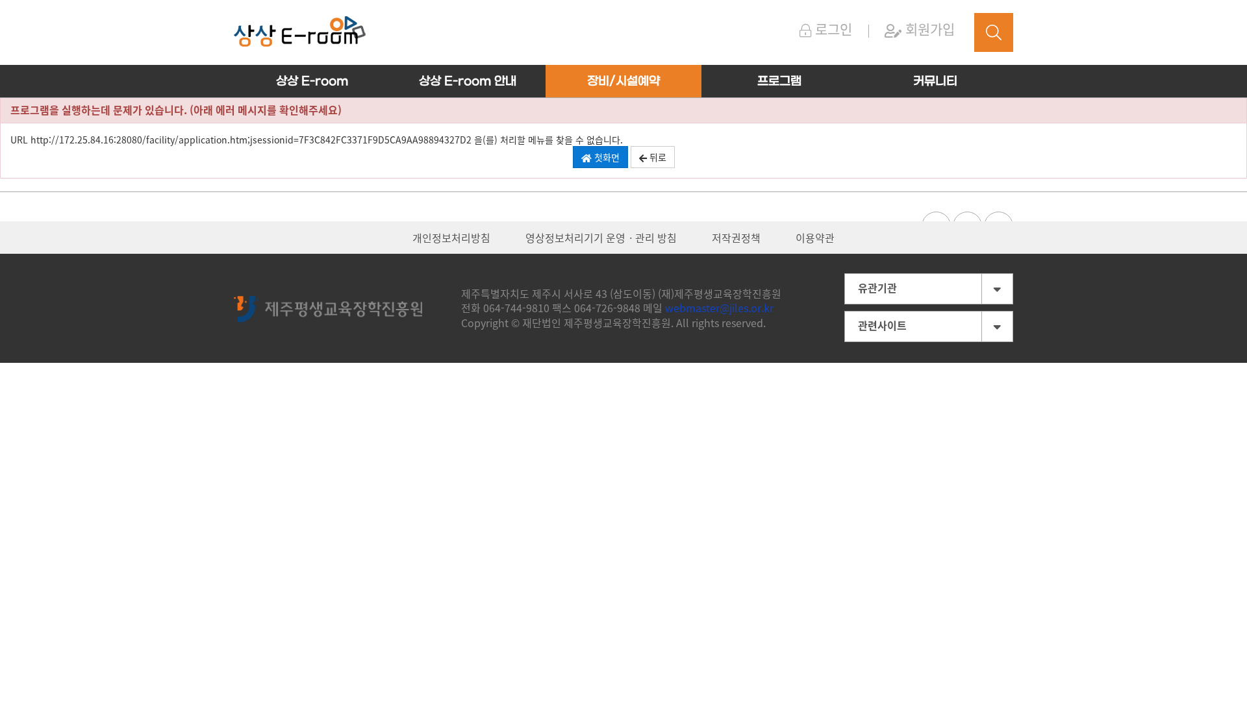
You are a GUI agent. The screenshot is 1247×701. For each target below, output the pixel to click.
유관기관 (877, 287)
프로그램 (779, 81)
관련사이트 (882, 325)
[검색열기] (993, 32)
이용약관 (815, 237)
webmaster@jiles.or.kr (719, 307)
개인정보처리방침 (451, 237)
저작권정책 (736, 237)
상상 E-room (312, 81)
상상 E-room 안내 (467, 81)
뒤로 (656, 157)
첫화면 (606, 157)
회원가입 (928, 29)
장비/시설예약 (623, 81)
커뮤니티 (935, 81)
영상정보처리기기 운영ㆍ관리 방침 (601, 237)
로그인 (831, 29)
